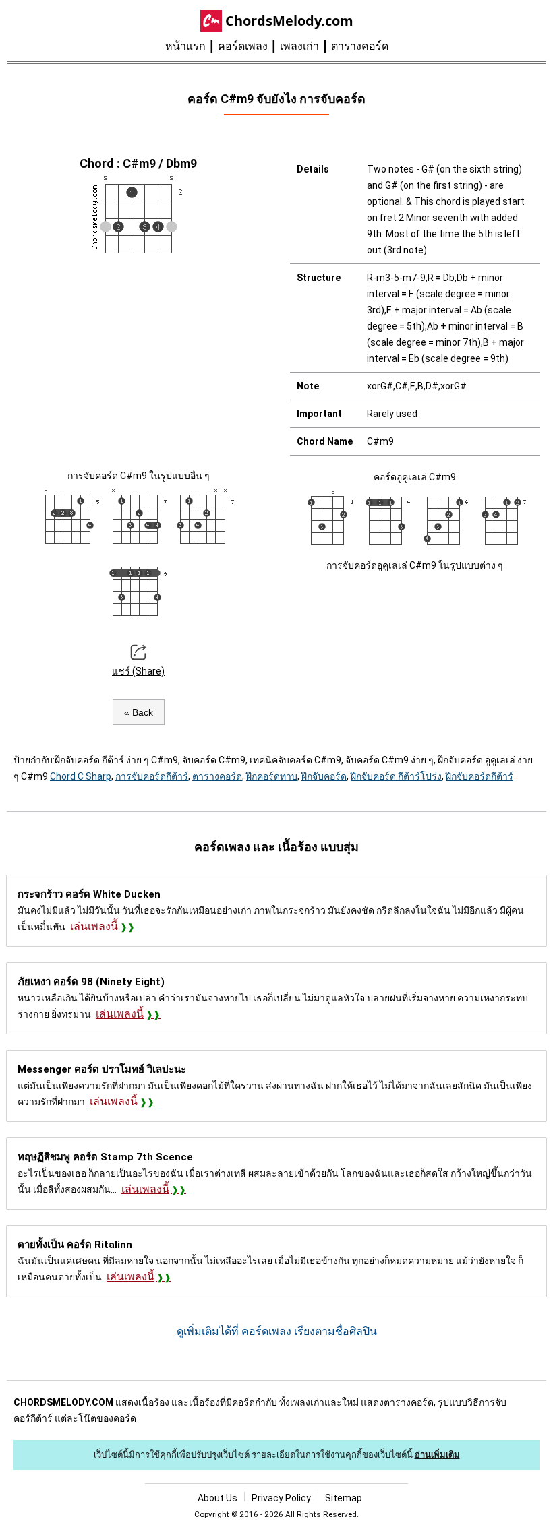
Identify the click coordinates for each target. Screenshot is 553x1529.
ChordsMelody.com (289, 20)
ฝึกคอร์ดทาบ (271, 776)
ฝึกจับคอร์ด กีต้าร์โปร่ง (396, 776)
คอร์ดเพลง (243, 46)
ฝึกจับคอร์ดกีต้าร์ (479, 776)
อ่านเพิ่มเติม (437, 1454)
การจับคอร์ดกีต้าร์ (151, 776)
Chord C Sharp (80, 776)
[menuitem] (191, 46)
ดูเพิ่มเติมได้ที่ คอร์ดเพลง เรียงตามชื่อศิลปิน (277, 1331)
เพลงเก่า (299, 46)
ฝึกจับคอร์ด (324, 776)
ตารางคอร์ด (359, 46)
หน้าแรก (185, 46)
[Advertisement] (138, 360)
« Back (138, 712)
